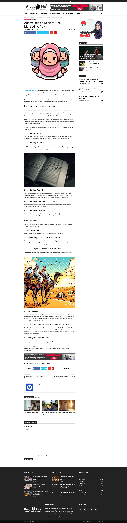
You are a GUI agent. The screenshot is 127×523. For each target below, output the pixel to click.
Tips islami (81, 481)
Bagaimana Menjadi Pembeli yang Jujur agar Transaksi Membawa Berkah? (40, 478)
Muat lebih (90, 103)
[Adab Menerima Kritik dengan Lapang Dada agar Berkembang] (28, 486)
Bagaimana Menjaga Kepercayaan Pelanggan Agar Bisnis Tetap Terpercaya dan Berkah (40, 493)
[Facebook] (93, 1)
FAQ (102, 521)
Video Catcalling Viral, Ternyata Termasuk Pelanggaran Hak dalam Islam (34, 377)
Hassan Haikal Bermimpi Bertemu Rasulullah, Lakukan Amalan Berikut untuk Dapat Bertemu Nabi (90, 54)
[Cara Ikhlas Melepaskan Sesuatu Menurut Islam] (32, 405)
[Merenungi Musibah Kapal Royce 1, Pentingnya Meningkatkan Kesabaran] (82, 69)
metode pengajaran (41, 363)
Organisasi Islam (72, 1)
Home (47, 1)
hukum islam (82, 483)
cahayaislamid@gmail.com (58, 516)
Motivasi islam (33, 19)
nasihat (48, 363)
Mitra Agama (89, 521)
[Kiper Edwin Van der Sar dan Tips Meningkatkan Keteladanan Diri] (82, 63)
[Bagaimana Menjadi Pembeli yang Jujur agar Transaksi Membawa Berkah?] (28, 478)
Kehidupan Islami (64, 1)
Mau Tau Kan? (27, 19)
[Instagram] (95, 1)
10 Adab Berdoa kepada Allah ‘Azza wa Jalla (64, 376)
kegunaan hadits (32, 363)
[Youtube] (102, 1)
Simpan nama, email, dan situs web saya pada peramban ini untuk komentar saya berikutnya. (47, 455)
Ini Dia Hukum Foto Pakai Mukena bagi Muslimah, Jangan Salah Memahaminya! (67, 486)
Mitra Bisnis (83, 521)
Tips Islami (58, 1)
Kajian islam (82, 479)
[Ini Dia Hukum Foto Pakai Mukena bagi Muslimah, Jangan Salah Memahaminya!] (55, 486)
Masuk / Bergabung (41, 1)
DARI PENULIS (38, 397)
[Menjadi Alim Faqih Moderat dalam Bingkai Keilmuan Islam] (50, 405)
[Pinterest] (97, 1)
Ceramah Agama (83, 492)
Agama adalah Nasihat (30, 90)
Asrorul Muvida (30, 29)
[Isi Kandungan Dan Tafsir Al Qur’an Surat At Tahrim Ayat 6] (55, 494)
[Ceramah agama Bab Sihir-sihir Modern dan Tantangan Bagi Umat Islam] (55, 478)
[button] (101, 13)
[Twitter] (99, 1)
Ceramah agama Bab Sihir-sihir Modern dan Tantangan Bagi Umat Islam (67, 478)
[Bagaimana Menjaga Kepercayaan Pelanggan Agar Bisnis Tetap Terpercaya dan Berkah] (28, 493)
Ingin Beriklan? (97, 521)
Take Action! (79, 1)
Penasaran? (52, 1)
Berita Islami (82, 477)
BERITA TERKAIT (29, 397)
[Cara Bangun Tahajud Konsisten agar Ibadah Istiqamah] (67, 405)
